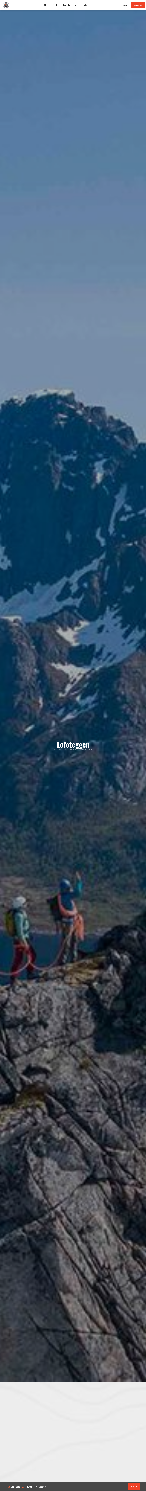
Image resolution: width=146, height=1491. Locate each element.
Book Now (134, 1486)
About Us (77, 5)
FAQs (85, 5)
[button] (46, 5)
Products (66, 5)
